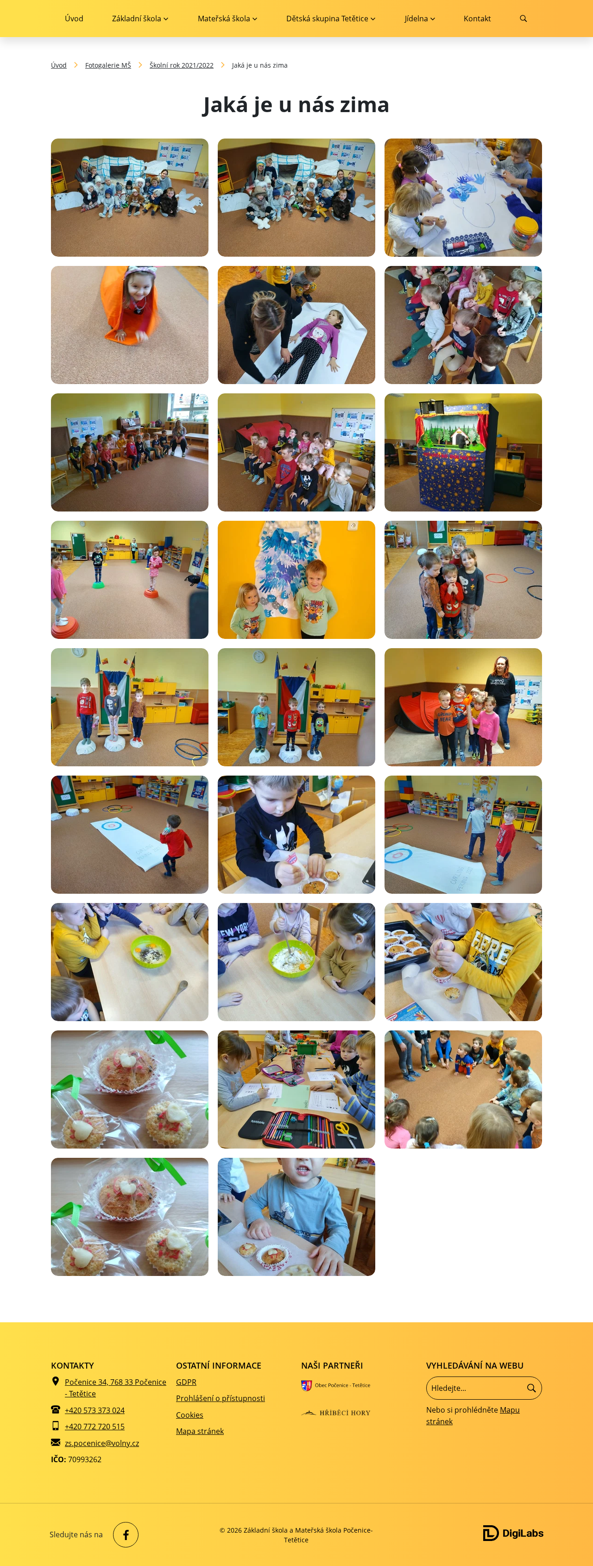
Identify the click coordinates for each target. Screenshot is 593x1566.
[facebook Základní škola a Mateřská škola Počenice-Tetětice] (123, 1534)
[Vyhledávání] (484, 1388)
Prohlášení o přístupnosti (220, 1398)
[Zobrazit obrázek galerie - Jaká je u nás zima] (129, 198)
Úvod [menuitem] (74, 18)
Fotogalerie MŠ (108, 65)
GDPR (186, 1382)
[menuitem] (140, 18)
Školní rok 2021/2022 (182, 65)
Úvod (59, 65)
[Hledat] (531, 1388)
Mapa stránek (200, 1431)
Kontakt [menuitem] (477, 18)
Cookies (189, 1415)
